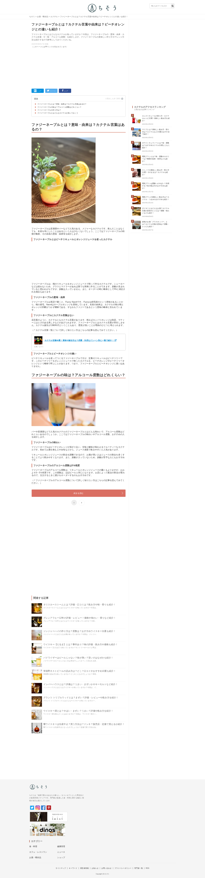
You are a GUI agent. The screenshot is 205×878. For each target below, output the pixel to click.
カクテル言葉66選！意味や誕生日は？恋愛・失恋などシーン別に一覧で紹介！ (79, 340)
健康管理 (61, 846)
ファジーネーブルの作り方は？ (49, 110)
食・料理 (33, 846)
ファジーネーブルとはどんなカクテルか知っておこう (57, 113)
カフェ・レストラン (38, 852)
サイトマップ (61, 868)
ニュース (61, 852)
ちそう (32, 17)
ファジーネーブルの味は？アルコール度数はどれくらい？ (59, 107)
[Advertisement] (79, 67)
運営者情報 (84, 868)
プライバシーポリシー (123, 868)
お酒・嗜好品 (42, 17)
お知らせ (95, 868)
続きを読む (79, 493)
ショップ (61, 857)
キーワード (73, 868)
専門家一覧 (138, 868)
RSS (147, 868)
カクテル (54, 17)
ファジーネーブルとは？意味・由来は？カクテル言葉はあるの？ (62, 104)
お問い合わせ (106, 868)
